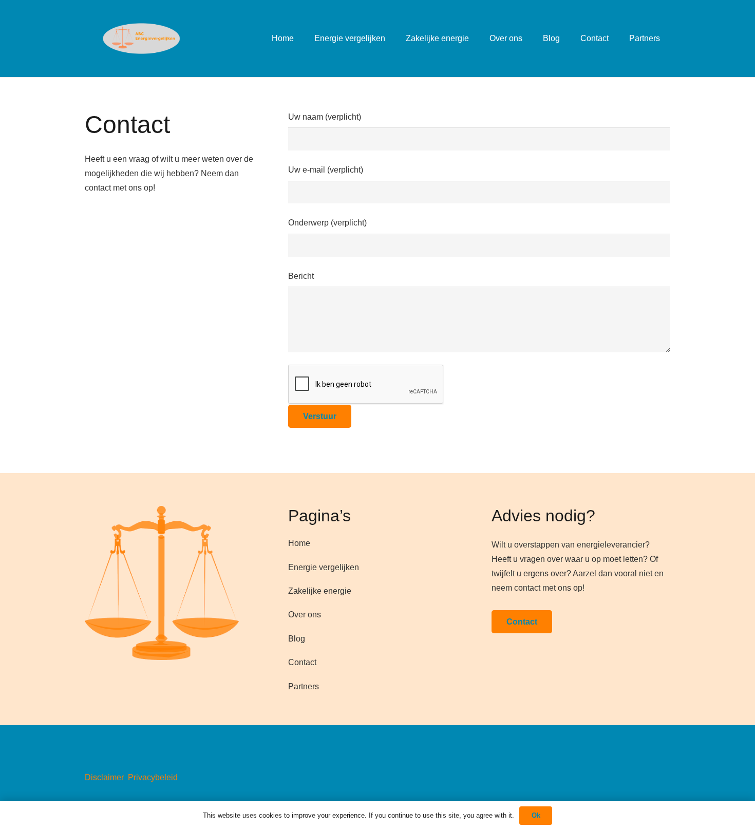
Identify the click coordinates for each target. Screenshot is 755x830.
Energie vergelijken (323, 567)
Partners (303, 686)
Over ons (304, 614)
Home (299, 543)
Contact (302, 662)
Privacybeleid (153, 777)
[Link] (132, 38)
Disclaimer (104, 777)
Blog (296, 638)
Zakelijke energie (319, 591)
